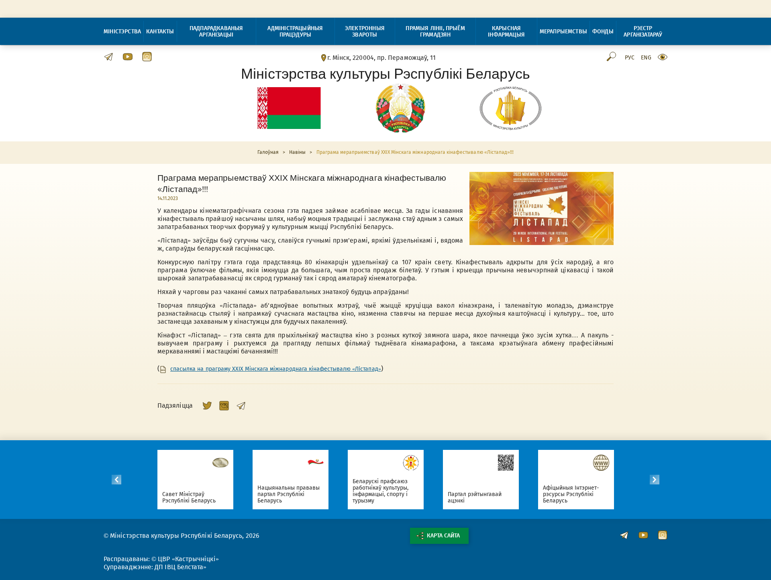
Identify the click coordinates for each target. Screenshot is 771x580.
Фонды (603, 31)
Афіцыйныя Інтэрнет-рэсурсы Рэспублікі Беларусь (571, 494)
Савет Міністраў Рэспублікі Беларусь (189, 497)
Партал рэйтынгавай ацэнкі (475, 497)
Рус (629, 58)
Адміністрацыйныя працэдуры (295, 31)
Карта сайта (443, 535)
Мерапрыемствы (563, 31)
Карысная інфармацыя (506, 31)
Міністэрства (122, 31)
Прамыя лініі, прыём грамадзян (435, 31)
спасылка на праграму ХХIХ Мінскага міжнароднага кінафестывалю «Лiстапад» (275, 369)
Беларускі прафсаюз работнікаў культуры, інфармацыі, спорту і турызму (381, 491)
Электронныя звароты (365, 31)
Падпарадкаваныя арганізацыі (216, 31)
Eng (646, 58)
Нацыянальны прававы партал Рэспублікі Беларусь (288, 494)
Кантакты (160, 31)
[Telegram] (241, 405)
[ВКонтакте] (224, 405)
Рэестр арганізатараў (643, 31)
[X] (207, 405)
